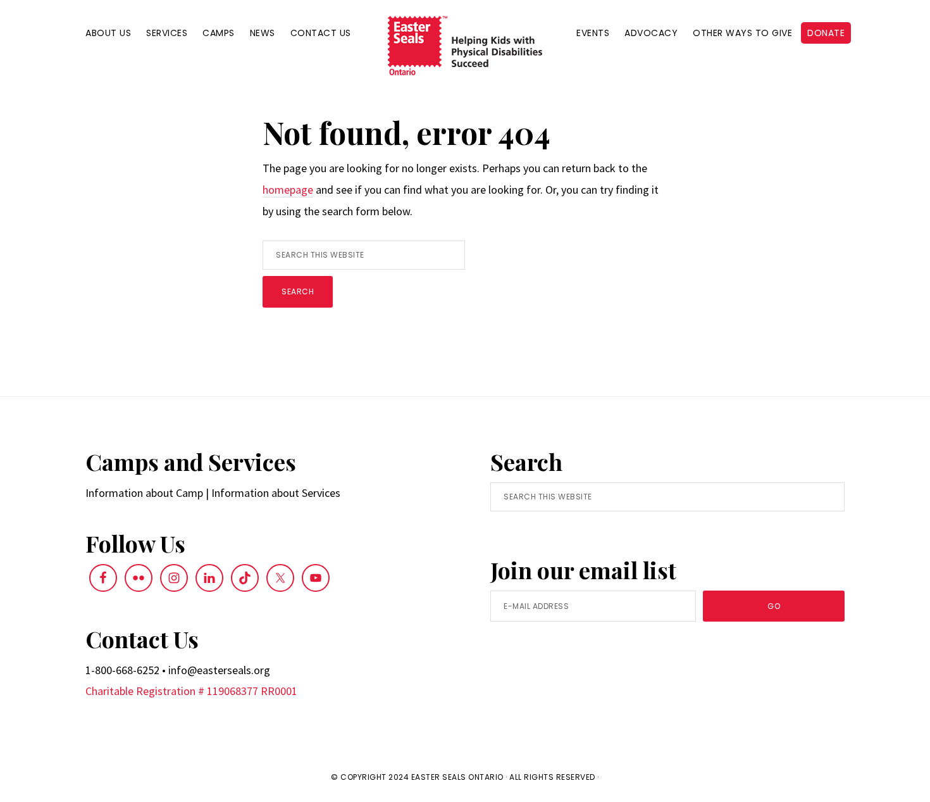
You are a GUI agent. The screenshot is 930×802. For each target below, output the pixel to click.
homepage (288, 189)
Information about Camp (144, 493)
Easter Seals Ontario (457, 777)
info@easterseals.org (219, 670)
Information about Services (275, 493)
